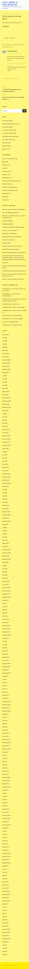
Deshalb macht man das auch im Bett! (12, 246)
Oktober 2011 (5, 897)
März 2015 (5, 768)
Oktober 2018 (5, 632)
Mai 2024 (4, 420)
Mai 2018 (4, 648)
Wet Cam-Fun (5, 149)
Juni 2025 (4, 379)
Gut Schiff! (5, 262)
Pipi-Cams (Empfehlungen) (9, 187)
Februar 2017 (5, 695)
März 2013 (5, 844)
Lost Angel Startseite (7, 127)
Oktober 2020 (5, 556)
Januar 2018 (5, 660)
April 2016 (4, 727)
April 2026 (4, 347)
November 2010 (6, 932)
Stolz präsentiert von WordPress (10, 965)
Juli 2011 (4, 907)
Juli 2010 (4, 945)
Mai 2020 (4, 572)
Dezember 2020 (6, 549)
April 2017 (4, 689)
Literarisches (5, 171)
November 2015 (6, 742)
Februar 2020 (5, 581)
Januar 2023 (5, 470)
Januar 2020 (5, 584)
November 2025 (6, 363)
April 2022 (4, 499)
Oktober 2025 (5, 366)
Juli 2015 (4, 755)
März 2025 (5, 388)
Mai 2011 (4, 913)
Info (3, 168)
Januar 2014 (5, 812)
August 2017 (5, 676)
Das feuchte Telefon (7, 120)
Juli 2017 (4, 679)
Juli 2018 (4, 641)
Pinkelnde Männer (6, 184)
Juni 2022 (4, 493)
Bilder (6, 38)
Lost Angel (15, 13)
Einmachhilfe (5, 26)
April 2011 (4, 916)
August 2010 (5, 942)
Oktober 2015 (5, 746)
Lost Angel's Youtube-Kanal (9, 130)
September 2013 (6, 825)
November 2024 (6, 401)
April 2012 (4, 878)
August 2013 (5, 828)
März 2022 (5, 502)
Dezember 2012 (6, 853)
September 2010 (6, 939)
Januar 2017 (5, 698)
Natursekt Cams (6, 142)
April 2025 (4, 385)
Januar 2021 (5, 546)
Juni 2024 (4, 417)
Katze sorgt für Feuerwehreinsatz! (10, 249)
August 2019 (5, 600)
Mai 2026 (4, 344)
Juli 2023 (4, 451)
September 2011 (6, 901)
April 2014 (4, 802)
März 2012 (5, 882)
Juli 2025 (4, 375)
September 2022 (6, 483)
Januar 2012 (5, 888)
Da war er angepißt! (18, 318)
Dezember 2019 (6, 587)
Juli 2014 (4, 793)
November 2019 (6, 591)
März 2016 (5, 730)
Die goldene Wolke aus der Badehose (11, 236)
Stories (4, 196)
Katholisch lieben (17, 315)
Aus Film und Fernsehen (8, 158)
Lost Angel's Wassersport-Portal (10, 136)
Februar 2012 (5, 885)
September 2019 (6, 597)
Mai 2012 (4, 875)
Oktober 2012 (5, 859)
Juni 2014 (4, 796)
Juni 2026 (4, 341)
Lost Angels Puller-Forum (8, 139)
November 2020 (6, 553)
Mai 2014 (4, 799)
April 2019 (4, 613)
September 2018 (6, 635)
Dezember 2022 (6, 474)
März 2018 (5, 654)
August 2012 (5, 866)
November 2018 (6, 628)
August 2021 (5, 524)
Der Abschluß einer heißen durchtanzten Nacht (14, 271)
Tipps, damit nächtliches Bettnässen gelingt (13, 227)
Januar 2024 (5, 432)
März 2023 (5, 464)
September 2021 (6, 521)
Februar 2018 (5, 657)
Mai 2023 (4, 458)
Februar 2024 (5, 429)
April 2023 (4, 461)
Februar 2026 (5, 353)
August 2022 (5, 486)
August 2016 (5, 714)
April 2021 (4, 537)
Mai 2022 (4, 496)
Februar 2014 (5, 809)
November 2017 (6, 666)
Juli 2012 (4, 869)
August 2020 (5, 562)
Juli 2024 (4, 413)
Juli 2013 (4, 831)
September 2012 (6, 863)
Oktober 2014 (5, 784)
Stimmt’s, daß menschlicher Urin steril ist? (13, 279)
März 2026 (5, 350)
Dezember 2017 (6, 663)
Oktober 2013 (5, 821)
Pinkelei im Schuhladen (19, 307)
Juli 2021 (4, 527)
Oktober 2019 (5, 594)
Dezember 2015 (6, 739)
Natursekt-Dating (6, 146)
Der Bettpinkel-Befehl (7, 224)
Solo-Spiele (5, 193)
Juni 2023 (4, 455)
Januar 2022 (5, 508)
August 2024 (5, 410)
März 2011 (5, 919)
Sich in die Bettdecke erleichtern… (11, 212)
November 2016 (6, 704)
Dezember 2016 (6, 701)
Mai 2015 (4, 761)
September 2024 (6, 407)
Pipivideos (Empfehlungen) (9, 190)
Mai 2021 (4, 534)
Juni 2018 (4, 644)
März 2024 (5, 426)
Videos (4, 200)
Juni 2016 (4, 720)
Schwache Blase (6, 243)
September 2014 (6, 787)
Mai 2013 (4, 837)
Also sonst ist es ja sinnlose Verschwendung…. (14, 209)
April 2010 (4, 954)
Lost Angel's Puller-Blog (10, 3)
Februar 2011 (5, 923)
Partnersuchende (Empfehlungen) (10, 181)
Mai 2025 (4, 382)
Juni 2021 (4, 530)
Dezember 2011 (6, 891)
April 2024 (4, 423)
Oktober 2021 (5, 518)
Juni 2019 (4, 606)
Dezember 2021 (6, 511)
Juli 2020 (4, 565)
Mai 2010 (4, 951)
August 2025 (5, 372)
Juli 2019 (4, 603)
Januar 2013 (5, 850)
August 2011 (5, 904)
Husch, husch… (17, 304)
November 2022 (6, 477)
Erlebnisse (5, 165)
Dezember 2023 (6, 436)
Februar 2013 (5, 847)
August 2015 (5, 752)
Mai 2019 (4, 610)
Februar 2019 (5, 619)
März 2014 (5, 806)
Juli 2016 (4, 717)
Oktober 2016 (5, 708)
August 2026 (5, 334)
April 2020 (4, 575)
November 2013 (6, 818)
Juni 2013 (4, 834)
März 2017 (5, 692)
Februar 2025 (5, 391)
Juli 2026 (4, 337)
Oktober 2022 (5, 480)
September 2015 (6, 749)
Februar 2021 (5, 543)
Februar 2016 (5, 733)
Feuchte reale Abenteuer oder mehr (11, 124)
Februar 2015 (5, 771)
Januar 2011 (5, 926)
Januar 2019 (5, 622)
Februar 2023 (5, 467)
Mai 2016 (4, 723)
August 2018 (5, 638)
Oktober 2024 (5, 404)
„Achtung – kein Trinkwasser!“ (9, 230)
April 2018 (4, 651)
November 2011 (6, 894)
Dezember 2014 (6, 777)
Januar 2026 (5, 357)
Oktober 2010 (5, 935)
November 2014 (6, 780)
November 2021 (6, 515)
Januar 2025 (5, 395)
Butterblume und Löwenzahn (9, 233)
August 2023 (5, 448)
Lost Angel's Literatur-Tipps (9, 133)
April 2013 (4, 840)
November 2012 (6, 856)
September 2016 (6, 711)
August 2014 (5, 790)
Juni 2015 (4, 758)
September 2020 (6, 559)
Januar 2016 (5, 736)
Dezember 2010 (6, 929)
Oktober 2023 (5, 442)
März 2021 (5, 540)
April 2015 (4, 765)
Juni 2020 (4, 568)
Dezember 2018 (6, 625)
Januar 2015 (5, 774)
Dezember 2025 (6, 360)
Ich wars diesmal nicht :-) (8, 240)
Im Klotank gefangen (7, 221)
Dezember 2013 (6, 815)
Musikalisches (6, 177)
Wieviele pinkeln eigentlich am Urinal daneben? (14, 252)
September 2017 (6, 673)
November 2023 (6, 439)
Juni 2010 (4, 948)
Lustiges (12, 38)
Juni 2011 (4, 910)
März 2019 (5, 616)
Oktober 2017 (5, 670)
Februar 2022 (5, 505)
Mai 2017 (4, 685)
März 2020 (5, 578)
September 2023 (6, 445)
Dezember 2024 (6, 398)
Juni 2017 (4, 682)
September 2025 (6, 369)
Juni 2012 (4, 872)
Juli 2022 (4, 489)
